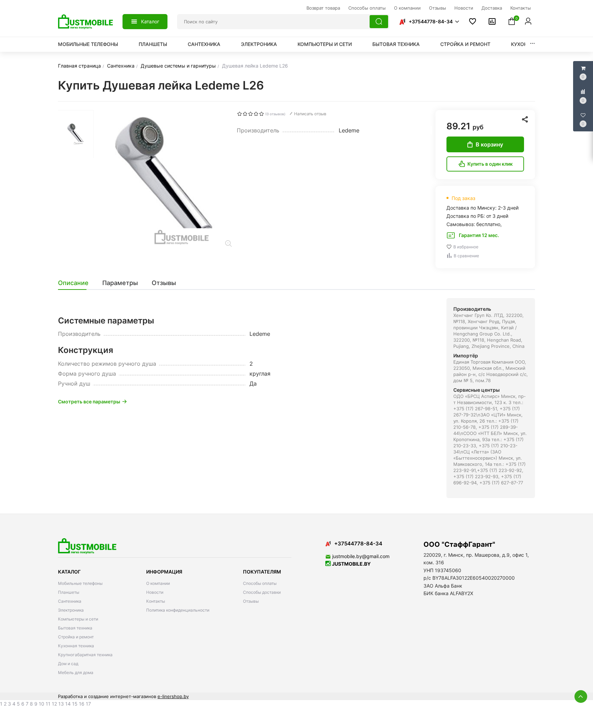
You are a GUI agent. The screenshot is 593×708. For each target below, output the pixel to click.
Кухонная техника (76, 645)
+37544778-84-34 (431, 21)
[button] (429, 21)
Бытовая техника (396, 44)
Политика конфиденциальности (177, 610)
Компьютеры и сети (325, 44)
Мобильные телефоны (88, 44)
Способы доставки (262, 592)
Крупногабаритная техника (85, 654)
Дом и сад (68, 663)
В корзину (489, 144)
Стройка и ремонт (465, 44)
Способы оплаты (260, 583)
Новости (154, 592)
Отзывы (251, 601)
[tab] (76, 283)
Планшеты (153, 44)
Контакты (155, 601)
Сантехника (204, 44)
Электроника (259, 44)
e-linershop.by (173, 696)
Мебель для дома (75, 672)
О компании (158, 583)
